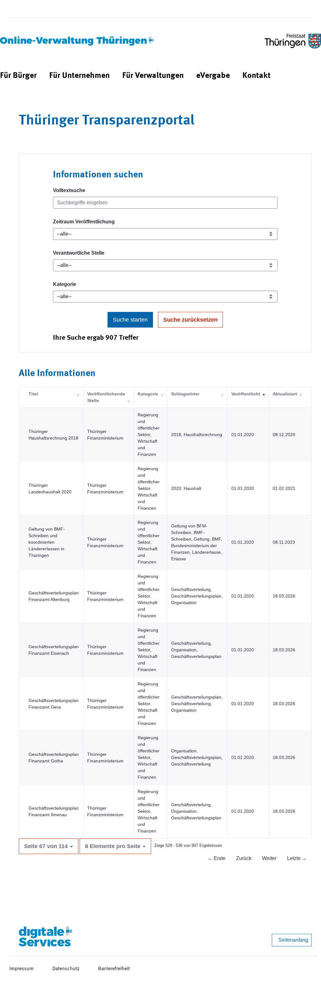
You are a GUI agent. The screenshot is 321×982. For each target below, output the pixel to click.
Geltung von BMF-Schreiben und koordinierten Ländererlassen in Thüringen (47, 542)
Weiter (269, 858)
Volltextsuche (69, 190)
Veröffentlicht (245, 393)
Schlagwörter (185, 393)
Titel (33, 393)
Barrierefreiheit (114, 968)
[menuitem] (18, 76)
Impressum (21, 968)
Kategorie (64, 284)
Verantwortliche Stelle (78, 253)
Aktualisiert (285, 393)
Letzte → (297, 858)
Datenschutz (65, 968)
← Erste (216, 858)
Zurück (243, 858)
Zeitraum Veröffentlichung (84, 221)
